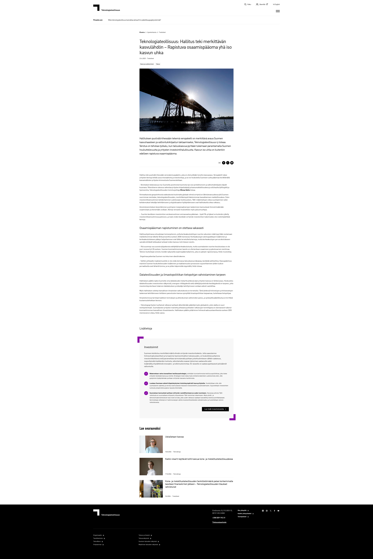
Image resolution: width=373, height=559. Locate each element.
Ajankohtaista (151, 32)
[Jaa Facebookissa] (223, 162)
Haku (249, 4)
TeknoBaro (97, 541)
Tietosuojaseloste (219, 522)
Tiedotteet (162, 32)
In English (276, 4)
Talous (158, 64)
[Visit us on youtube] (278, 510)
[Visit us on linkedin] (262, 510)
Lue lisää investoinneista (214, 409)
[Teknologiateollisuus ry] (106, 8)
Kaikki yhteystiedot (244, 513)
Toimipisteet (242, 517)
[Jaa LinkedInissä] (232, 162)
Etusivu (142, 32)
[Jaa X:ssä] (227, 162)
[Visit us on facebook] (274, 510)
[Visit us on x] (270, 510)
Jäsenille (262, 4)
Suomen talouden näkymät (148, 541)
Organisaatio (97, 535)
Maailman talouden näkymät (148, 544)
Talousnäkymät (144, 538)
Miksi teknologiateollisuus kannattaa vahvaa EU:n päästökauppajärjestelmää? (134, 20)
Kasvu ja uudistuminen (147, 64)
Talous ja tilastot (144, 535)
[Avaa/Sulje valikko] (278, 11)
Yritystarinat (97, 544)
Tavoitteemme (98, 538)
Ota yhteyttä (242, 510)
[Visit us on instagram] (266, 510)
